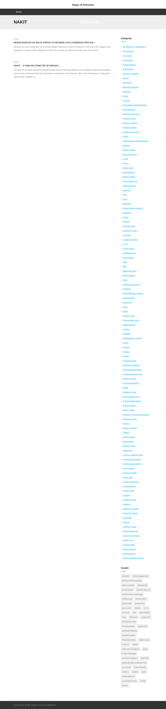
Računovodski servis (132, 401)
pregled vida (142, 626)
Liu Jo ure (125, 613)
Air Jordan (127, 56)
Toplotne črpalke (130, 473)
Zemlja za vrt (128, 540)
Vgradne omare (129, 500)
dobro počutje (142, 585)
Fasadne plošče (130, 128)
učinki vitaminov (140, 667)
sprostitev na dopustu (129, 658)
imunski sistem (141, 599)
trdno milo (144, 658)
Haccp (125, 163)
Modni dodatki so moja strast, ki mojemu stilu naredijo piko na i (54, 42)
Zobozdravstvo (129, 554)
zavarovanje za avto (129, 681)
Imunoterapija (129, 172)
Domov (19, 12)
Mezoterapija (128, 258)
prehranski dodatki (128, 635)
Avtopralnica (128, 69)
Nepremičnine (129, 298)
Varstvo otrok (128, 491)
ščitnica (125, 685)
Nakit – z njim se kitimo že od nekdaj (36, 65)
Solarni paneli (129, 437)
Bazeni (126, 78)
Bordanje (127, 92)
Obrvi (125, 307)
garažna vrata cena (143, 590)
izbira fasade (126, 603)
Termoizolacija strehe (132, 464)
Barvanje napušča (131, 74)
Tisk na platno (129, 468)
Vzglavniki (127, 518)
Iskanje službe (129, 177)
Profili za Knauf (129, 379)
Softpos (126, 433)
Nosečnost (127, 302)
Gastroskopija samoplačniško (135, 141)
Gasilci (126, 136)
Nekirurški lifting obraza (133, 293)
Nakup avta (133, 617)
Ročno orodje (129, 410)
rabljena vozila (144, 640)
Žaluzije (126, 522)
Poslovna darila (129, 361)
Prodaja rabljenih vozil (132, 374)
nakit (124, 617)
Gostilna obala (129, 150)
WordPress (52, 705)
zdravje (142, 681)
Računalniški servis (131, 397)
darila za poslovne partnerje (132, 581)
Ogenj (125, 311)
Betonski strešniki (130, 87)
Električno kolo (129, 119)
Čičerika (126, 101)
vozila (144, 672)
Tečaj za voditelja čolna (133, 455)
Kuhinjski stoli (129, 226)
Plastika (126, 352)
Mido (125, 262)
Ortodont (126, 334)
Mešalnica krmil (129, 253)
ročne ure (125, 644)
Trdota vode (128, 477)
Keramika (127, 204)
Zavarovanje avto (130, 531)
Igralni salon (128, 168)
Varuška (126, 495)
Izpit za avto (126, 608)
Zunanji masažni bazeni (133, 558)
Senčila (126, 424)
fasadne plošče (127, 590)
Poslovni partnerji (128, 626)
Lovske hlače (128, 249)
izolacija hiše (139, 603)
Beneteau (127, 83)
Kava (125, 199)
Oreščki (126, 329)
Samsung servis (130, 419)
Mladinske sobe (129, 271)
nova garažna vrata (129, 622)
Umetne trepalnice (131, 482)
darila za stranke (128, 585)
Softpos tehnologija (129, 654)
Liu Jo (125, 244)
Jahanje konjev (129, 186)
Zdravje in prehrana (131, 536)
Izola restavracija (130, 181)
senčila (135, 644)
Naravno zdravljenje (131, 285)
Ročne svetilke (129, 406)
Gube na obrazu (130, 154)
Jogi (125, 195)
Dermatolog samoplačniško (134, 105)
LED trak (126, 235)
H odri (125, 159)
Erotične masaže (130, 123)
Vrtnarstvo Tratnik (130, 513)
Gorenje (126, 145)
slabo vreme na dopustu (130, 649)
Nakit (125, 280)
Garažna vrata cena (131, 132)
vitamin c (125, 672)
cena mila (125, 576)
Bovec (125, 96)
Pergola (126, 347)
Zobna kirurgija (129, 549)
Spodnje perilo (129, 446)
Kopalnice (127, 213)
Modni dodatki (129, 276)
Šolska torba (128, 442)
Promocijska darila (131, 383)
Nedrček (126, 289)
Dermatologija (129, 110)
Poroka (126, 356)
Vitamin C (127, 504)
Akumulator (128, 60)
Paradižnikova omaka (132, 338)
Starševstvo (128, 450)
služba (145, 649)
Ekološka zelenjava (131, 114)
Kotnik (125, 217)
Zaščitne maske (129, 527)
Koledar (137, 608)
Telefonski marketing (132, 459)
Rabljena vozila (129, 392)
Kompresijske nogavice (133, 208)
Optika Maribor (129, 325)
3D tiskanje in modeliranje (134, 47)
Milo (125, 267)
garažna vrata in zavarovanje (132, 594)
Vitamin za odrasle (131, 509)
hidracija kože (127, 599)
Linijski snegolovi (130, 240)
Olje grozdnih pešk (131, 320)
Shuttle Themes (31, 705)
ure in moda (126, 667)
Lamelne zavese (130, 231)
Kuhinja (126, 222)
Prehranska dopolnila (132, 370)
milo (134, 613)
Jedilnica (127, 190)
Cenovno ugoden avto (140, 576)
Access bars (128, 51)
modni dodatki (144, 613)
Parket (125, 343)
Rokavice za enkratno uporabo (136, 415)
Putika (125, 388)
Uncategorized (129, 486)
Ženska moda (129, 545)
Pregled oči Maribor (131, 365)
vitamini (135, 672)
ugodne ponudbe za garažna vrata (134, 663)
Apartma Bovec (129, 65)
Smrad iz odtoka (130, 428)
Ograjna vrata (129, 316)
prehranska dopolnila (129, 631)
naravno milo (145, 617)
